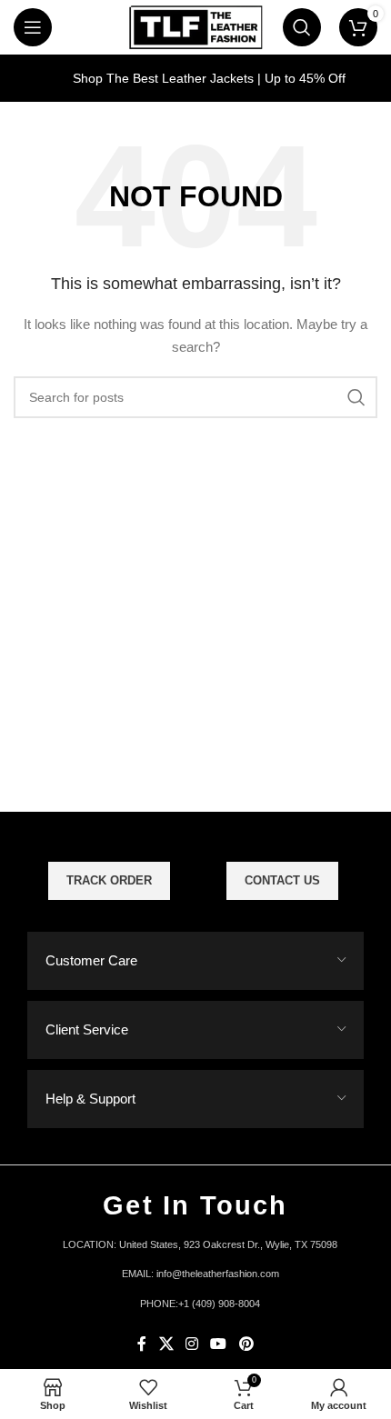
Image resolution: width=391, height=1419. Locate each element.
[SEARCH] (356, 397)
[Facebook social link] (142, 1344)
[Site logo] (195, 26)
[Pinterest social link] (246, 1344)
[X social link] (166, 1344)
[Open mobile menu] (33, 27)
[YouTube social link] (219, 1344)
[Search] (302, 27)
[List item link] (195, 1274)
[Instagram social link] (191, 1344)
